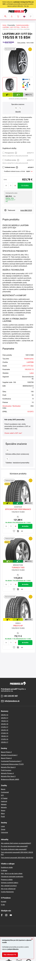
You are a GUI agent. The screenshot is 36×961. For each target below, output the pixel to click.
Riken (3, 813)
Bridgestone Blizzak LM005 (10, 779)
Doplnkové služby (7, 867)
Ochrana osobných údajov (9, 883)
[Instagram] (6, 915)
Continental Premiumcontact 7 (11, 761)
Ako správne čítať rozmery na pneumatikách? (16, 843)
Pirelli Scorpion (6, 770)
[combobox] (18, 171)
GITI (2, 795)
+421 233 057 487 (11, 696)
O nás (3, 905)
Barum (3, 789)
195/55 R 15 (29, 369)
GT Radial (4, 798)
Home (4, 25)
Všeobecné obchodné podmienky (12, 876)
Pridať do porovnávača (18, 531)
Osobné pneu (29, 359)
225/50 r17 (4, 742)
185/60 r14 (4, 736)
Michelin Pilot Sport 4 (8, 767)
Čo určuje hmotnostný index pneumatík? (14, 846)
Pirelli (3, 816)
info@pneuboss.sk (12, 701)
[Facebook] (2, 915)
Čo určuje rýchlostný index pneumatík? (14, 849)
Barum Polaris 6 (6, 758)
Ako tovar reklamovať (8, 889)
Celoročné (4, 832)
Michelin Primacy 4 (7, 773)
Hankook (4, 801)
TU (27, 6)
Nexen (3, 810)
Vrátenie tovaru (10, 167)
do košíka (25, 185)
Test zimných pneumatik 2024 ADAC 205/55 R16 (17, 858)
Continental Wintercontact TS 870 (12, 764)
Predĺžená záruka (10, 160)
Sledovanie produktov (22, 531)
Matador (4, 804)
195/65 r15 (4, 721)
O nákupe (4, 870)
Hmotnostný (6, 406)
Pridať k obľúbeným (14, 531)
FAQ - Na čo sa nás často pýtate (11, 873)
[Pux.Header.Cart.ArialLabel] (18, 16)
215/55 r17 (4, 727)
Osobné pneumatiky (22, 25)
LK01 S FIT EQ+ (15, 27)
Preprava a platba (6, 880)
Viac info (18, 111)
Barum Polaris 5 (6, 752)
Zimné (3, 829)
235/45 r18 (4, 730)
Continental (5, 792)
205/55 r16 (4, 715)
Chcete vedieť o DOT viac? (13, 433)
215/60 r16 (4, 733)
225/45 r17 (4, 718)
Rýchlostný (16, 406)
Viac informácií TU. (10, 955)
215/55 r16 (4, 739)
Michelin (4, 807)
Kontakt (3, 901)
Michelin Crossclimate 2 (9, 755)
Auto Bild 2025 (26, 210)
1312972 (30, 412)
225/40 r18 (4, 724)
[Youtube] (10, 915)
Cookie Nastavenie (7, 892)
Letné (32, 373)
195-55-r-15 (24, 27)
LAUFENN (5, 27)
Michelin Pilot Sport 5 (8, 776)
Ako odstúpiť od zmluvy (9, 886)
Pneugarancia (9, 153)
